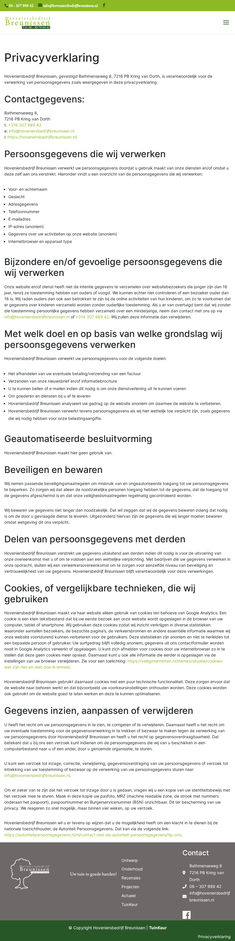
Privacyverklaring (214, 936)
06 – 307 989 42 (205, 886)
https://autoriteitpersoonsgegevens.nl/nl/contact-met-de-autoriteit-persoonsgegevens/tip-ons (92, 834)
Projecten (130, 886)
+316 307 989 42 (24, 124)
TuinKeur (130, 904)
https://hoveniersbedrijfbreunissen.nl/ (42, 137)
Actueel (129, 895)
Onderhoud (132, 868)
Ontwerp (130, 860)
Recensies (131, 877)
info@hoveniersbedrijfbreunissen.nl (41, 130)
